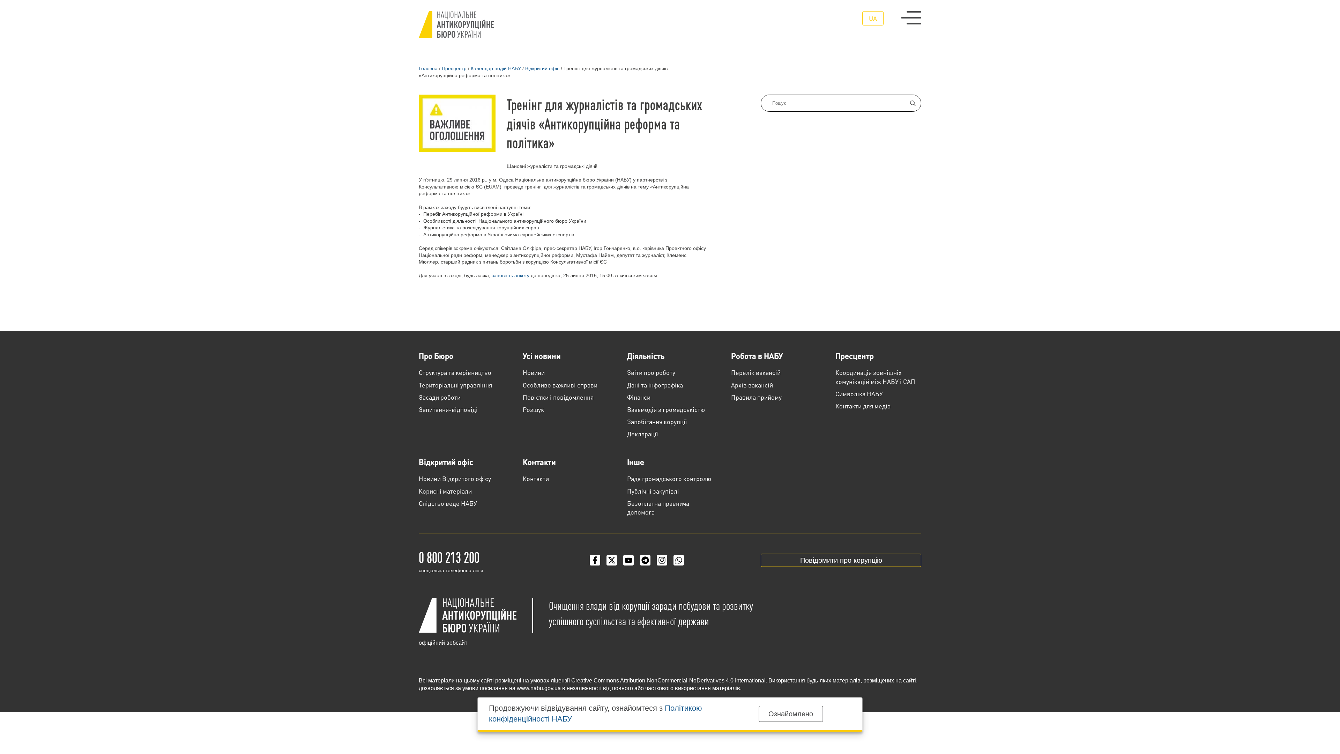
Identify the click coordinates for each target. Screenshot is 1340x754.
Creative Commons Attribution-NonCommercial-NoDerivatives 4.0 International (668, 680)
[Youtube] (628, 560)
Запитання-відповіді (448, 409)
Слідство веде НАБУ (448, 503)
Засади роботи (440, 397)
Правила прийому (756, 397)
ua (873, 18)
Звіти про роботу (651, 372)
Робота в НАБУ (757, 356)
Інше (635, 462)
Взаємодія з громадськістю (666, 409)
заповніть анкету (510, 275)
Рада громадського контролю (669, 478)
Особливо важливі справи (560, 385)
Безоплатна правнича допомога (658, 507)
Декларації (642, 434)
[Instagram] (662, 560)
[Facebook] (595, 560)
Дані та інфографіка (655, 385)
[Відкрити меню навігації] (911, 17)
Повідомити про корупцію (841, 560)
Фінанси (638, 397)
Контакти (539, 462)
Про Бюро (436, 356)
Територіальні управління (455, 385)
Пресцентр (854, 356)
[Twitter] (611, 560)
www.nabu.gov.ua (539, 688)
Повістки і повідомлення (558, 397)
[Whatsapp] (678, 560)
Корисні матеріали (445, 491)
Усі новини (542, 356)
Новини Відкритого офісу (455, 478)
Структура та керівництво (455, 372)
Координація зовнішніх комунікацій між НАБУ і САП (875, 376)
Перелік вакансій (756, 372)
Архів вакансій (752, 385)
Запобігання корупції (657, 421)
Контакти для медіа (863, 406)
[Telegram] (645, 560)
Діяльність (645, 356)
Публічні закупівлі (653, 491)
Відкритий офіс (446, 462)
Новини (534, 372)
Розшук (533, 409)
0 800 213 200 (449, 556)
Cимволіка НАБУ (859, 394)
